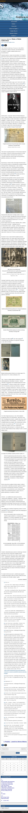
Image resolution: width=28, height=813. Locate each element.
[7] (17, 289)
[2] (23, 83)
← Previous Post (4, 749)
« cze (2, 774)
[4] (15, 173)
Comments (12, 42)
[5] (11, 183)
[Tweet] (5, 45)
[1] (1, 58)
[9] (22, 338)
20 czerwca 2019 (5, 42)
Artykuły (13, 24)
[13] (6, 510)
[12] (9, 479)
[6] (22, 188)
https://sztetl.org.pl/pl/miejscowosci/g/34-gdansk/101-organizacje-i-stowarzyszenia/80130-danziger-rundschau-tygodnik (15, 672)
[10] (8, 384)
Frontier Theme (24, 811)
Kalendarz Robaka (13, 33)
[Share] (2, 45)
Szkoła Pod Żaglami (13, 28)
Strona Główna (14, 21)
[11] (14, 423)
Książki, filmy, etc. (14, 31)
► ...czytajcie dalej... (5, 800)
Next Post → (24, 749)
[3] (4, 630)
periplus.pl (2, 1)
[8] (12, 338)
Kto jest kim (14, 26)
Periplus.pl (13, 35)
